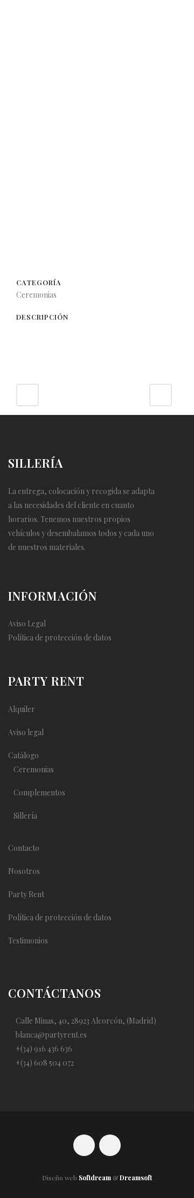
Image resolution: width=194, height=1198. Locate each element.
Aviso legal (26, 732)
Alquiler (21, 709)
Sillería (25, 816)
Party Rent (26, 894)
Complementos (39, 792)
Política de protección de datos (60, 637)
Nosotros (24, 871)
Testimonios (28, 940)
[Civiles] (97, 211)
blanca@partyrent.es (51, 1035)
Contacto (23, 848)
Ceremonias (33, 769)
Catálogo (23, 755)
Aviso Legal (27, 623)
